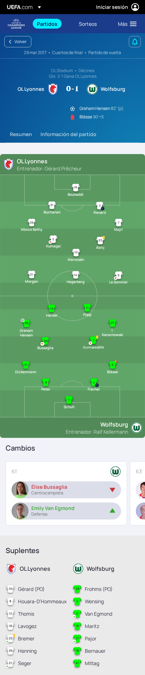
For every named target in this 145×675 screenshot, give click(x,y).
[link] (47, 23)
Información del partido (68, 134)
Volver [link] (20, 42)
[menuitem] (51, 23)
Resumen (21, 134)
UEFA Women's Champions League (16, 24)
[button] (125, 23)
